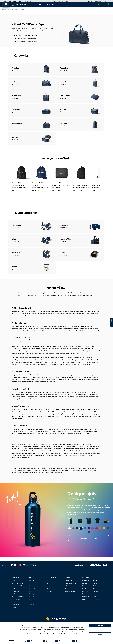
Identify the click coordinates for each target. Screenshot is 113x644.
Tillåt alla (100, 625)
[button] (98, 1)
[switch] (44, 641)
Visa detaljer (83, 641)
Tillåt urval (100, 630)
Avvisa (100, 634)
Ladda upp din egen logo (89, 538)
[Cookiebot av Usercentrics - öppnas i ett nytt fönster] (10, 641)
